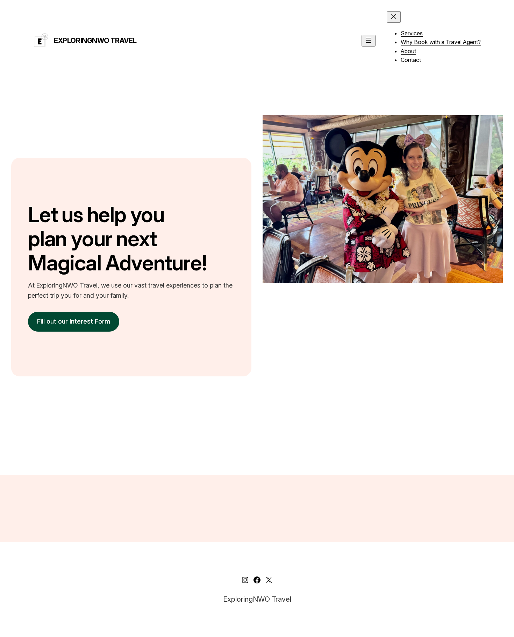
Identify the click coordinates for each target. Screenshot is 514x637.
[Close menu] (394, 17)
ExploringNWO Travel (95, 40)
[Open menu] (369, 41)
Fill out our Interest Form (73, 321)
